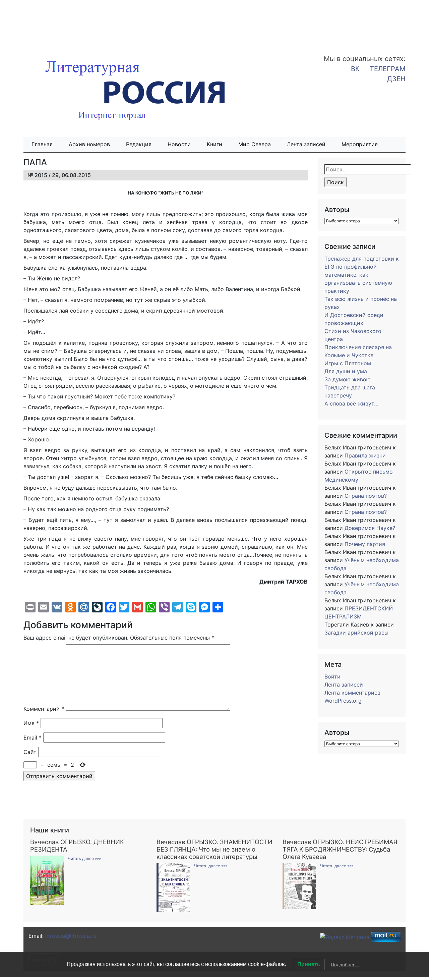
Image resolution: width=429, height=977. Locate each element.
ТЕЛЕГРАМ (388, 69)
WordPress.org (343, 700)
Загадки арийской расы (356, 632)
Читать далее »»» (84, 858)
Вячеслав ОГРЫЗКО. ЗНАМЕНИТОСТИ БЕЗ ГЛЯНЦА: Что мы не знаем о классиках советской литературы (214, 849)
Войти (332, 676)
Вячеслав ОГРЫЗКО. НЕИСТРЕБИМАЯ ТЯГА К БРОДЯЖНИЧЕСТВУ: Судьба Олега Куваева (340, 849)
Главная (42, 144)
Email (32, 737)
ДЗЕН (396, 79)
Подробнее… (345, 964)
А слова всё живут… (351, 403)
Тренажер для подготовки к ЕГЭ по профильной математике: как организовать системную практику (361, 274)
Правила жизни (365, 455)
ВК (355, 69)
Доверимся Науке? (370, 528)
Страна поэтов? (366, 495)
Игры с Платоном (347, 363)
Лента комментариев (352, 692)
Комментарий (43, 708)
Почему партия (365, 544)
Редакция (138, 144)
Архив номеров (89, 144)
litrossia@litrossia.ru (70, 935)
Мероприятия (360, 144)
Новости (179, 144)
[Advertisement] (53, 23)
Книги (214, 144)
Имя (31, 723)
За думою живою (347, 379)
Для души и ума (345, 371)
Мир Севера (254, 144)
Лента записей (306, 144)
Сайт (30, 752)
